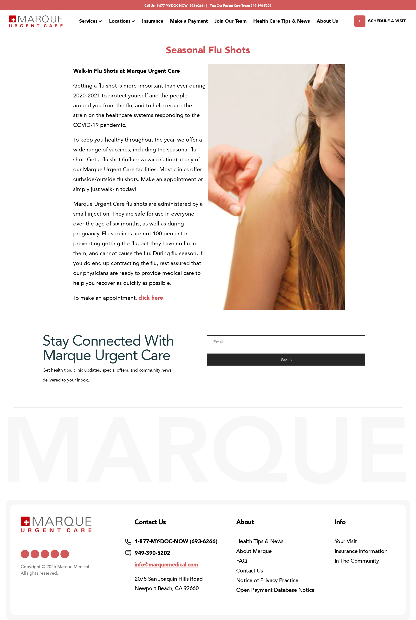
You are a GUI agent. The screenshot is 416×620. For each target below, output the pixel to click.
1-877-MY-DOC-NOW (172, 5)
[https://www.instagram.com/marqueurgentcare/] (64, 554)
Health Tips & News (260, 541)
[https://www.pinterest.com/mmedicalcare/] (55, 554)
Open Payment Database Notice (275, 590)
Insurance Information (361, 551)
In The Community (357, 561)
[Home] (36, 21)
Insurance (152, 21)
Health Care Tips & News (281, 21)
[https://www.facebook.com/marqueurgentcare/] (45, 554)
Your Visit (346, 541)
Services (88, 21)
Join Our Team (230, 21)
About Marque (254, 551)
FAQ (241, 561)
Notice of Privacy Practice (267, 580)
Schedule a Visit (387, 21)
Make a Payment (189, 21)
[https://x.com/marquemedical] (25, 554)
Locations (119, 21)
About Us (327, 21)
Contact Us (249, 570)
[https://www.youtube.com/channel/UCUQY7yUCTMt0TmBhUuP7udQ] (35, 554)
